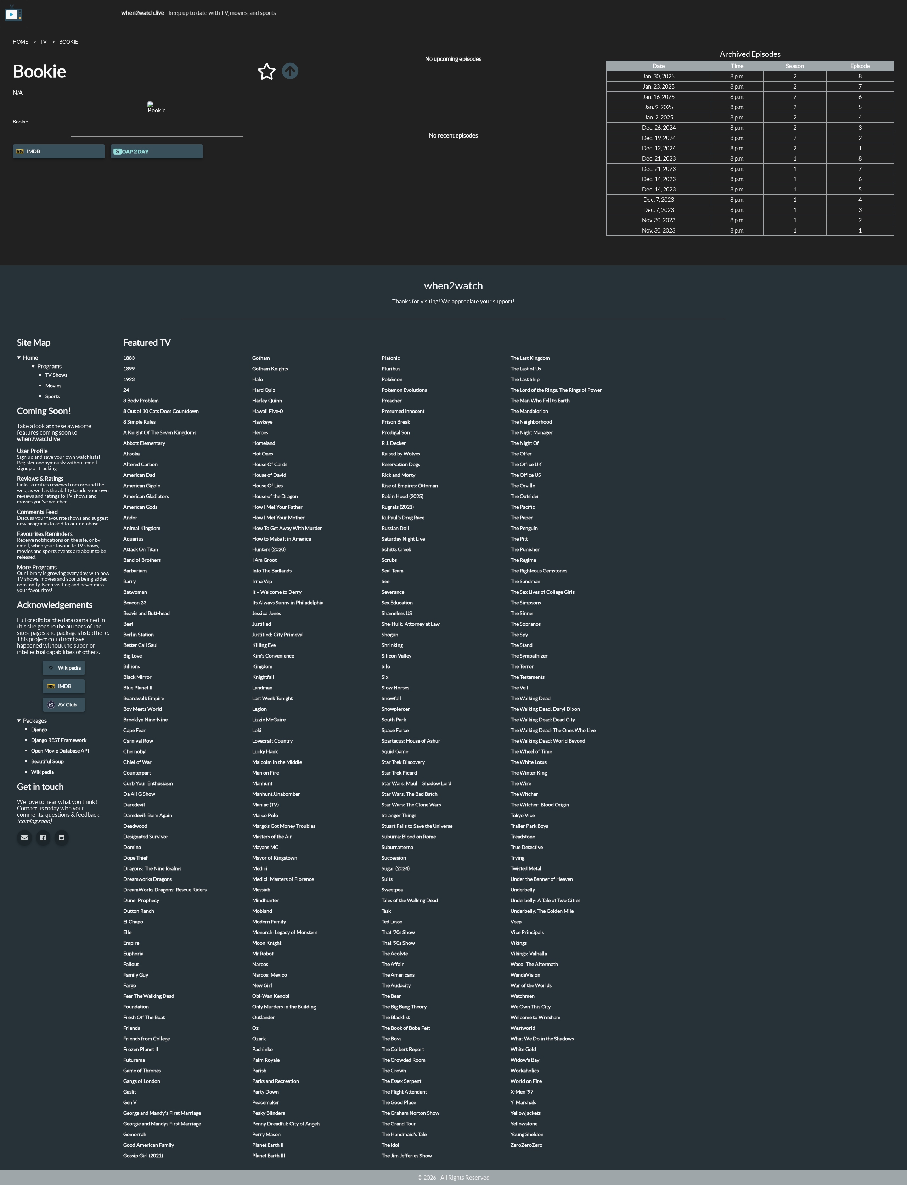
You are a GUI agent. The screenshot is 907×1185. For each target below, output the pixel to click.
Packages (35, 720)
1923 (129, 379)
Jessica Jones (266, 613)
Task (386, 911)
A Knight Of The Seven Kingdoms (159, 432)
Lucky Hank (265, 751)
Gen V (130, 1102)
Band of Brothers (142, 560)
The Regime (523, 560)
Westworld (523, 1028)
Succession (394, 858)
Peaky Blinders (268, 1113)
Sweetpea (392, 890)
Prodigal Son (396, 432)
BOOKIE (68, 42)
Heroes (260, 432)
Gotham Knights (270, 368)
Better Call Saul (140, 645)
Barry (129, 581)
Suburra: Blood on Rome (409, 836)
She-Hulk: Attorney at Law (411, 624)
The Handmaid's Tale (404, 1134)
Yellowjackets (526, 1113)
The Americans (398, 975)
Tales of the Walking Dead (410, 900)
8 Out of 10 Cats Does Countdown (161, 411)
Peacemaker (265, 1102)
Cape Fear (134, 730)
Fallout (131, 964)
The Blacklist (396, 1017)
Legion (259, 709)
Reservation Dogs (401, 464)
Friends (131, 1028)
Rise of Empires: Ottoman (410, 485)
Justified (261, 624)
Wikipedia (69, 668)
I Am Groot (264, 560)
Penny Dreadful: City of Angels (286, 1124)
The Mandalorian (529, 411)
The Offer (521, 454)
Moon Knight (266, 943)
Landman (262, 688)
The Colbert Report (403, 1049)
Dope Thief (135, 858)
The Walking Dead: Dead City (543, 719)
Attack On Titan (140, 549)
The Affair (393, 964)
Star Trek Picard (399, 773)
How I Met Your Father (277, 507)
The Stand (522, 645)
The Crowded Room (404, 1060)
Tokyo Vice (523, 815)
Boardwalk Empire (143, 698)
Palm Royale (266, 1060)
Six (385, 677)
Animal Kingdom (141, 528)
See (385, 581)
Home (30, 357)
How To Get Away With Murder (287, 528)
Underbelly (523, 890)
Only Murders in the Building (284, 1007)
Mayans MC (265, 847)
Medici (259, 868)
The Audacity (396, 985)
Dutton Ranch (138, 911)
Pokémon (392, 379)
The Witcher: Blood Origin (540, 804)
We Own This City (531, 1007)
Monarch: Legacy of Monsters (284, 932)
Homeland (263, 443)
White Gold (523, 1049)
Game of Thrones (142, 1070)
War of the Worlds (531, 985)
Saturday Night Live (403, 539)
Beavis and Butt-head (146, 613)
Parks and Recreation (275, 1081)
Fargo (129, 985)
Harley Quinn (267, 400)
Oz (255, 1028)
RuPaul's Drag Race (403, 517)
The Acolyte (395, 953)
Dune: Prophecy (141, 900)
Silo (386, 666)
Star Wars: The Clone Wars (411, 804)
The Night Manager (532, 432)
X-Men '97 (522, 1092)
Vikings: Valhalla (529, 953)
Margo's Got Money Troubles (283, 826)
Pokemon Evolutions (404, 390)
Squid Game (395, 751)
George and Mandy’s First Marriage (162, 1113)
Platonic (391, 358)
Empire (131, 943)
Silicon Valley (396, 656)
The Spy (519, 634)
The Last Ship (525, 379)
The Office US (526, 475)
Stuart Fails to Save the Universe (417, 826)
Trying (517, 858)
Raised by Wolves (401, 454)
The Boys (391, 1038)
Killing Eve (264, 645)
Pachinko (262, 1049)
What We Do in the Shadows (542, 1038)
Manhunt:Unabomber (276, 794)
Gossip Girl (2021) (143, 1155)
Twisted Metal (526, 868)
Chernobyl (135, 751)
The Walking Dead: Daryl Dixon (545, 709)
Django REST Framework (58, 740)
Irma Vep (262, 581)
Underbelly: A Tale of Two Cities (545, 900)
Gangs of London (141, 1081)
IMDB (33, 151)
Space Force (395, 730)
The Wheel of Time (531, 751)
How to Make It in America (281, 539)
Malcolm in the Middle (277, 762)
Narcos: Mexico (269, 975)
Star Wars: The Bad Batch (410, 794)
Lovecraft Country (272, 741)
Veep (516, 921)
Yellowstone (524, 1124)
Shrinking (392, 645)
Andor (130, 517)
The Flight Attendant (404, 1092)
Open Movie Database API (60, 751)
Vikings (519, 943)
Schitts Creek (396, 549)
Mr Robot (263, 953)
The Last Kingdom (530, 358)
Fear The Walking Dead (148, 996)
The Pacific (523, 507)
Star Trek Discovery (403, 762)
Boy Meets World (142, 709)
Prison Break (396, 422)
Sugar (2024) (396, 868)
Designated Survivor (145, 836)
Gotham (261, 358)
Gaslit (129, 1092)
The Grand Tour (399, 1124)
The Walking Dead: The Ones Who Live (553, 730)
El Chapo (133, 921)
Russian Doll (395, 528)
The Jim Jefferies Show (407, 1155)
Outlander (263, 1017)
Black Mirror (137, 677)
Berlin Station (138, 634)
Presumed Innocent (403, 411)
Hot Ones (262, 454)
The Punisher (525, 549)
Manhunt (262, 783)
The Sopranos (526, 624)
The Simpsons (526, 602)
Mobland (262, 911)
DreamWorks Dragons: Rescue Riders (165, 890)
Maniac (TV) (265, 804)
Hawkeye (262, 422)
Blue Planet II (137, 688)
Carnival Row (138, 741)
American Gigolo (141, 485)
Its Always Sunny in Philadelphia (287, 602)
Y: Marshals (523, 1102)
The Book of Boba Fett (406, 1028)
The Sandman (525, 581)
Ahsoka (131, 454)
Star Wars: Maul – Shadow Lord (416, 783)
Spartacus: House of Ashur (411, 741)
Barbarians (135, 571)
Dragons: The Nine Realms (152, 868)
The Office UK (526, 464)
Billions (131, 666)
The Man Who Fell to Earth (540, 400)
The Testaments (528, 677)
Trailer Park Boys (529, 826)
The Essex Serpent (401, 1081)
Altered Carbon (140, 464)
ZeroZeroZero (526, 1145)
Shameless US (397, 613)
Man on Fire (265, 773)
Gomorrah (134, 1134)
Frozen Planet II (140, 1049)
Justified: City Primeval (278, 634)
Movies (53, 386)
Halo (257, 379)
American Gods (140, 507)
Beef (128, 624)
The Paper (522, 517)
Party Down (265, 1092)
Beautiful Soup (47, 761)
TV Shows (56, 375)
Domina (132, 847)
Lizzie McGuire (269, 719)
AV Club (67, 705)
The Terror (522, 666)
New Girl (262, 985)
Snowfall (391, 698)
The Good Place (399, 1102)
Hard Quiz (263, 390)
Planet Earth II (267, 1145)
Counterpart (137, 773)
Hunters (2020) (269, 549)
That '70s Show (398, 932)
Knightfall (263, 677)
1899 (129, 368)
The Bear (391, 996)
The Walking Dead (531, 698)
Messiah (261, 890)
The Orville (523, 485)
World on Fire (526, 1081)
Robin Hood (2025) (402, 496)
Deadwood (135, 826)
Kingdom (262, 666)
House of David (269, 475)
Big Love (132, 656)
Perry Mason (266, 1134)
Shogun (390, 634)
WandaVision (525, 975)
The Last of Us (526, 368)
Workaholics (525, 1070)
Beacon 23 (134, 602)
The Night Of (525, 443)
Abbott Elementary (144, 443)
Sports (52, 396)
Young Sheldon (527, 1134)
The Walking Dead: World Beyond (548, 741)
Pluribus (391, 368)
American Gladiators (146, 496)
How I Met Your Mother (278, 517)
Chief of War (137, 762)
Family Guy (135, 975)
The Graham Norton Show (410, 1113)
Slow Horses (395, 688)
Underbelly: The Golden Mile (542, 911)
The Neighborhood (531, 422)
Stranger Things (399, 815)
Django (39, 729)
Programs (49, 366)
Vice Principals (527, 932)
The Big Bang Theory (404, 1007)
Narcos (260, 964)
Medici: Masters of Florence (283, 879)
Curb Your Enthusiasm (148, 783)
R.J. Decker (394, 443)
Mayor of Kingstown (274, 858)
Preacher (392, 400)
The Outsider (525, 496)
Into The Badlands (272, 571)
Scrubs (389, 560)
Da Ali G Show (139, 794)
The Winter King (529, 773)
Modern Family (269, 921)
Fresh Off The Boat (144, 1017)
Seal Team (393, 571)
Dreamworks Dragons (147, 879)
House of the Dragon (275, 496)
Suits (387, 879)
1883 (129, 358)
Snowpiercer (396, 709)
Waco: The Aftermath (534, 964)
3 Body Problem (141, 400)
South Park (394, 719)
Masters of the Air (272, 836)
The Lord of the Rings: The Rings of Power (556, 390)
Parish (259, 1070)
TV (43, 42)
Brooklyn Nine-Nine (145, 719)
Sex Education (397, 602)
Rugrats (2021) (398, 507)
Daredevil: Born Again (147, 815)
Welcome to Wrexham (535, 1017)
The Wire (521, 783)
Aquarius (133, 539)
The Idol (390, 1145)
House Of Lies (267, 485)
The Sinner (522, 613)
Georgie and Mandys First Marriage (162, 1124)
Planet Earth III (268, 1155)
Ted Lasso (392, 921)
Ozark (259, 1038)
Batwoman (135, 592)
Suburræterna (397, 847)
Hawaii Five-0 (267, 411)
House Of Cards (269, 464)
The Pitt (519, 539)
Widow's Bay (525, 1060)
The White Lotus (529, 762)
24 (126, 390)
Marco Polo (265, 815)
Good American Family (148, 1145)
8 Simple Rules (139, 422)
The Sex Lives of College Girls (543, 592)
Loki (256, 730)
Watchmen (523, 996)
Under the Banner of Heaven (542, 879)
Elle (127, 932)
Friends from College (146, 1038)
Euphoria (133, 953)
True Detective (527, 847)
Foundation (136, 1007)
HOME (20, 42)
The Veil (519, 688)
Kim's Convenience (273, 656)
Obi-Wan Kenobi (270, 996)
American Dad (139, 475)
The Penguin (524, 528)
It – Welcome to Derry (277, 592)
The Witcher (524, 794)
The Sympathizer (529, 656)
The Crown (394, 1070)
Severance (393, 592)
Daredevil (134, 804)
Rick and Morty (398, 475)
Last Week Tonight (272, 698)
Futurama (134, 1060)
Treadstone (523, 836)
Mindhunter (265, 900)
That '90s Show (398, 943)
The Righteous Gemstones (539, 571)
